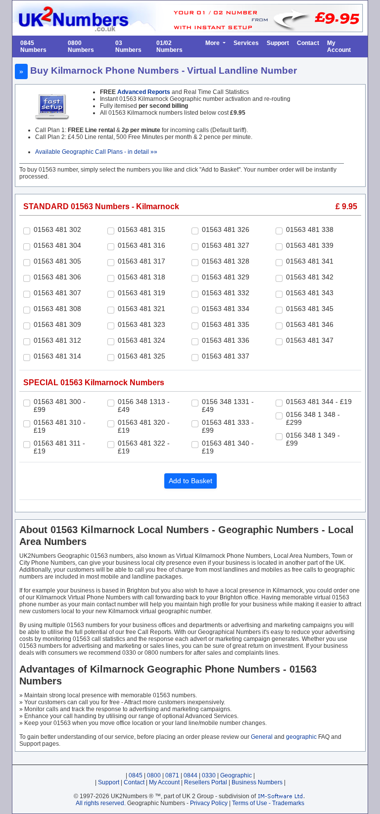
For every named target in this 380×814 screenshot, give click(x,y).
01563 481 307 (57, 293)
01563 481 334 (225, 309)
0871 (172, 775)
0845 (135, 775)
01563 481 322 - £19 (144, 447)
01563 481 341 (309, 261)
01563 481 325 (141, 356)
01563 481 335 (225, 324)
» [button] (21, 71)
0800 (154, 775)
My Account (339, 46)
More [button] (213, 43)
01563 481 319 (141, 293)
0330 (209, 775)
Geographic (236, 775)
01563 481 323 (141, 324)
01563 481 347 (309, 340)
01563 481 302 (57, 229)
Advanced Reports (143, 92)
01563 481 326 (225, 229)
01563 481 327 (225, 245)
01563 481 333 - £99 (228, 426)
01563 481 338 (309, 229)
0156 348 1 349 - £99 (313, 439)
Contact (308, 43)
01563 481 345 (309, 309)
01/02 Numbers (169, 46)
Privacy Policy (209, 803)
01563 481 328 (225, 261)
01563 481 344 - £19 (319, 402)
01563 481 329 (225, 277)
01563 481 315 (141, 229)
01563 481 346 (309, 324)
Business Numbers (257, 782)
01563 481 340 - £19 (228, 447)
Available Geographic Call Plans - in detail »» (96, 151)
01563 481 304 (57, 245)
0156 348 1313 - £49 (144, 405)
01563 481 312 (57, 340)
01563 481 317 (141, 261)
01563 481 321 (141, 309)
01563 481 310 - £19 (60, 426)
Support (278, 43)
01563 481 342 (309, 277)
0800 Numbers (81, 46)
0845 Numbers (33, 46)
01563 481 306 (57, 277)
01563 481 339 (309, 245)
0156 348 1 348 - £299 (313, 418)
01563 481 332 (225, 293)
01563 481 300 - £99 (60, 405)
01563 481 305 (57, 261)
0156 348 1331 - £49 (228, 405)
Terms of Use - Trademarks (268, 803)
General (262, 736)
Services (246, 43)
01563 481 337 (225, 356)
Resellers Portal (205, 782)
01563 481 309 (57, 324)
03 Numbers (128, 46)
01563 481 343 (309, 293)
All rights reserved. (101, 803)
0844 (190, 775)
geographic (301, 736)
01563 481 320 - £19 (144, 426)
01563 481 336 (225, 340)
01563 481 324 (141, 340)
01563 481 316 (141, 245)
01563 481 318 (141, 277)
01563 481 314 (57, 356)
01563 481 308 (57, 309)
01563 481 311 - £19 (59, 447)
